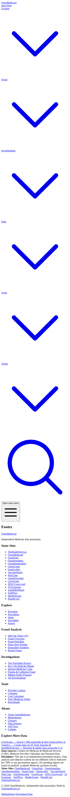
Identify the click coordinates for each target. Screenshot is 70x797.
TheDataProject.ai (17, 552)
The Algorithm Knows (19, 663)
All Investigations (17, 677)
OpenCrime (14, 566)
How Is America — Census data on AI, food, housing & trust (33, 745)
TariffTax (12, 593)
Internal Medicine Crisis (20, 669)
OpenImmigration (17, 563)
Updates (12, 729)
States (11, 617)
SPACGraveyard (16, 584)
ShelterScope (14, 595)
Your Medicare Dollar (19, 699)
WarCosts (13, 575)
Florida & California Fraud (21, 672)
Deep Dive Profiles (18, 644)
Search (11, 623)
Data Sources (14, 723)
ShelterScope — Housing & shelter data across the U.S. (34, 747)
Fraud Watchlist (16, 641)
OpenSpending (15, 560)
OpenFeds (13, 557)
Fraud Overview (16, 638)
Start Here (6, 5)
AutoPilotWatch (16, 590)
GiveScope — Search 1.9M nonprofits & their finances (29, 742)
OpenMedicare (9, 533)
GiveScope (13, 581)
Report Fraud (14, 650)
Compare (12, 693)
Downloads (14, 702)
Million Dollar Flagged (19, 675)
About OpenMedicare (19, 714)
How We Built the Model (21, 666)
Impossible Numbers (18, 647)
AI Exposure (14, 587)
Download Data (24, 794)
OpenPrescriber (16, 578)
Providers (13, 611)
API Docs (13, 726)
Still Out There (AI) (18, 635)
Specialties (13, 620)
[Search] (35, 500)
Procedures (13, 614)
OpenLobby (14, 569)
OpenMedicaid (15, 554)
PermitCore (14, 598)
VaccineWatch (15, 572)
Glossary (12, 720)
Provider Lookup (16, 690)
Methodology (15, 717)
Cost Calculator (16, 696)
